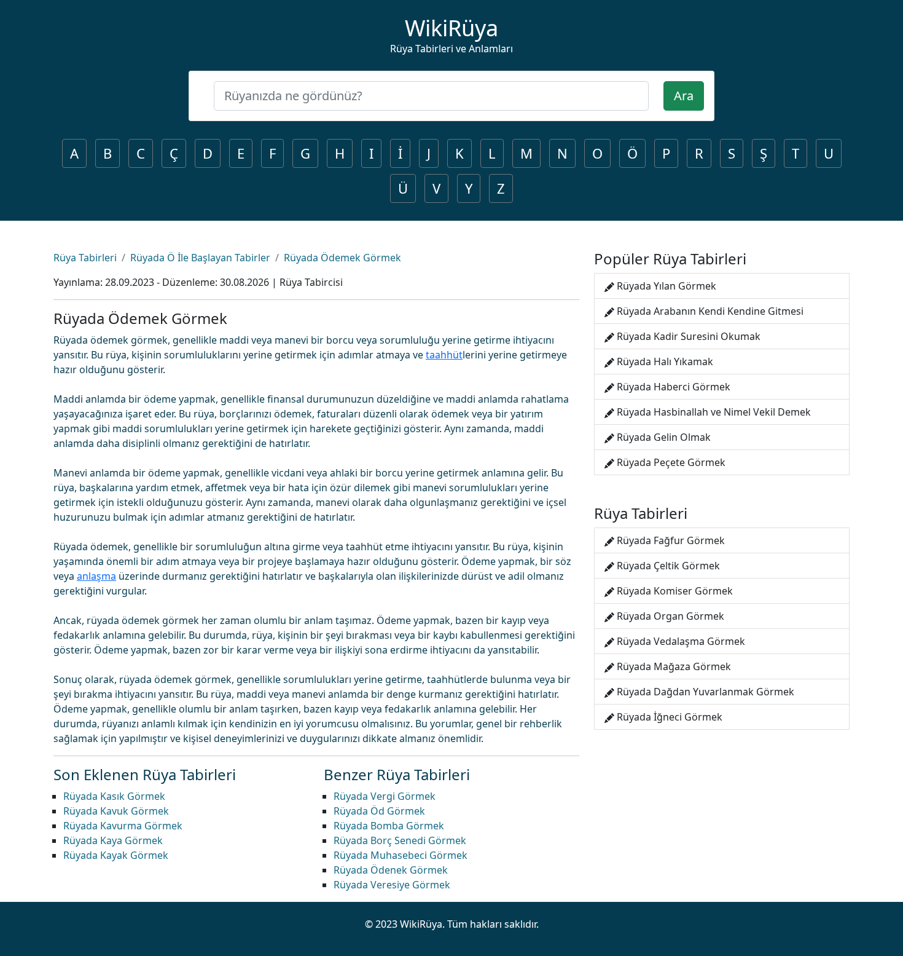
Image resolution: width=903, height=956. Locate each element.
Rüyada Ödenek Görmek (391, 870)
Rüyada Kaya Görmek (113, 840)
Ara (684, 95)
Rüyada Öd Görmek (379, 811)
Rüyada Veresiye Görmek (392, 884)
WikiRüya (451, 28)
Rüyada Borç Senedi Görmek (400, 840)
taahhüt (444, 354)
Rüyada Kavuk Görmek (116, 811)
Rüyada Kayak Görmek (115, 855)
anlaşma (96, 576)
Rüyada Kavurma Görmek (122, 825)
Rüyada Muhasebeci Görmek (400, 855)
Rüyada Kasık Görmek (114, 796)
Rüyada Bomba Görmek (389, 825)
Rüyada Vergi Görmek (385, 796)
